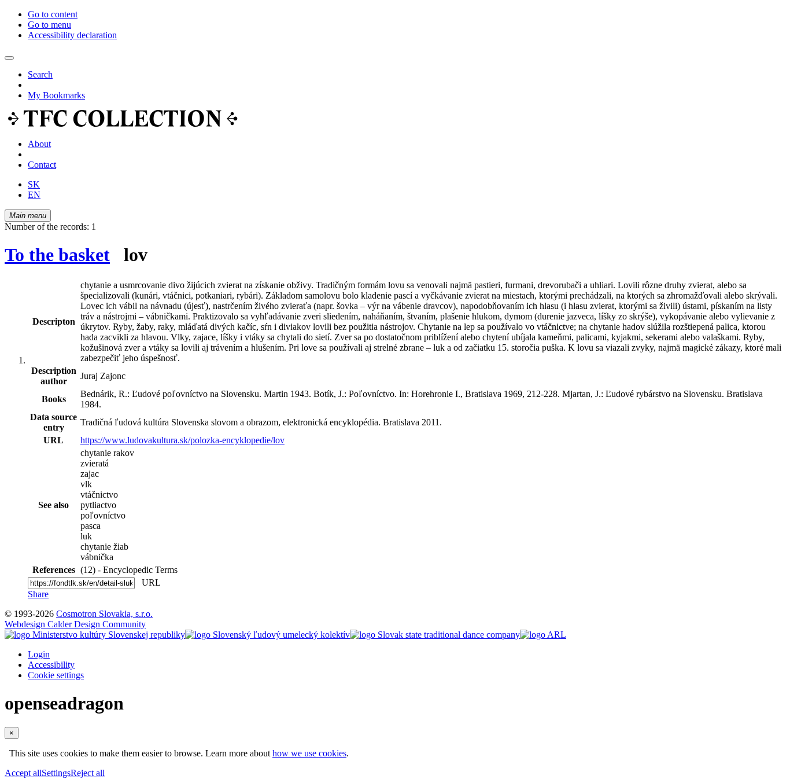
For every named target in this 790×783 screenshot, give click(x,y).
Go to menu (49, 25)
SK (34, 184)
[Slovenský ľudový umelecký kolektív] (267, 634)
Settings (56, 773)
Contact (42, 165)
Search (40, 74)
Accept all (23, 773)
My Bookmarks (56, 95)
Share (38, 594)
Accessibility (51, 665)
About (39, 144)
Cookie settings (56, 675)
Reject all (88, 773)
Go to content (52, 14)
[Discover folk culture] (123, 124)
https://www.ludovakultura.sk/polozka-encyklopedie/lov (182, 440)
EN (34, 195)
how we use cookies (309, 753)
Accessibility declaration (72, 35)
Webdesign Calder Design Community (75, 624)
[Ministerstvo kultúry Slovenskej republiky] (95, 634)
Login (39, 654)
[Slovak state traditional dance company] (435, 634)
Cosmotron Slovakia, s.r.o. (104, 614)
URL (149, 582)
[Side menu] (9, 58)
